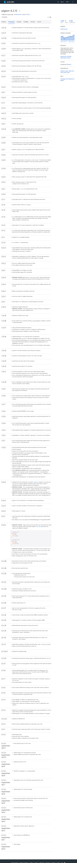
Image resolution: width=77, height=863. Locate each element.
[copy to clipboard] (50, 531)
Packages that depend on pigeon (67, 79)
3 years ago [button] (10, 14)
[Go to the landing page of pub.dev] (9, 2)
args (66, 71)
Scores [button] (39, 22)
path (65, 72)
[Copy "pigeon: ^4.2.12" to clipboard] (19, 11)
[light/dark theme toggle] (73, 2)
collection (71, 71)
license (69, 64)
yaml (68, 72)
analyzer (62, 71)
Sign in (62, 2)
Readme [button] (4, 22)
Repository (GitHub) (65, 56)
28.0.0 (28, 14)
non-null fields (39, 526)
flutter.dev (18, 14)
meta (61, 72)
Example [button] (19, 22)
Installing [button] (26, 22)
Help (67, 1)
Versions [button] (32, 22)
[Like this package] (48, 17)
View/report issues (65, 58)
